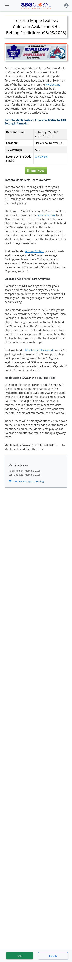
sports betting (46, 215)
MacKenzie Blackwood (39, 350)
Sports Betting (36, 481)
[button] (66, 5)
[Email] (10, 481)
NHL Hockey (20, 481)
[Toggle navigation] (7, 5)
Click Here (41, 156)
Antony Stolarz (34, 251)
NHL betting (52, 84)
